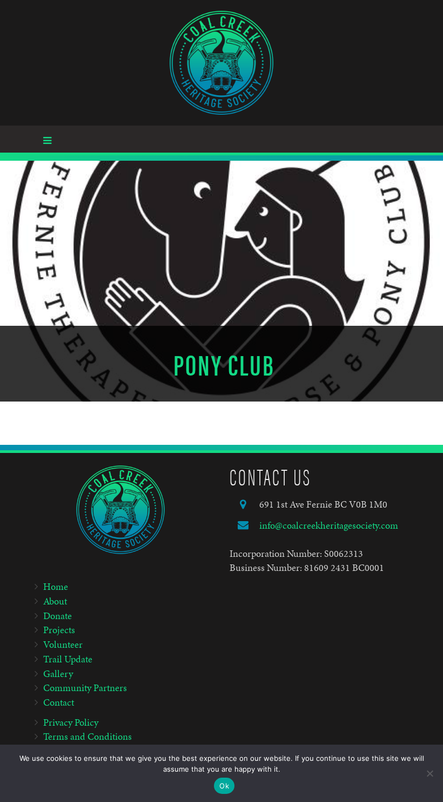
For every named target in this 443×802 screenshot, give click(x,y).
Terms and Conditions (87, 736)
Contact (58, 702)
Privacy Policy (70, 722)
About (55, 601)
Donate (57, 615)
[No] (429, 773)
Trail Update (67, 659)
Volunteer (63, 644)
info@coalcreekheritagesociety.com (328, 525)
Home (55, 586)
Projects (59, 629)
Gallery (58, 673)
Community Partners (85, 687)
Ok (224, 785)
